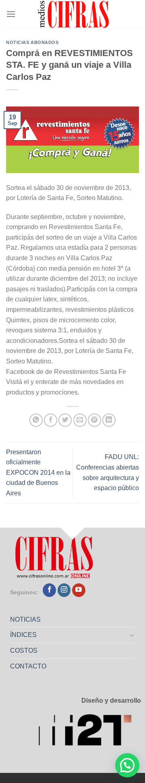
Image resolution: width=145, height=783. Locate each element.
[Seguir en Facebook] (49, 590)
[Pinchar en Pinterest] (94, 420)
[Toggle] (132, 635)
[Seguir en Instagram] (64, 590)
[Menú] (11, 14)
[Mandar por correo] (80, 420)
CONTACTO (28, 666)
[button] (127, 765)
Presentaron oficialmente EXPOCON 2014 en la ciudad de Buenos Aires (38, 473)
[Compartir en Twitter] (65, 420)
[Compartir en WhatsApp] (36, 420)
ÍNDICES (23, 634)
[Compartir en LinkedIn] (109, 420)
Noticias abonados (32, 42)
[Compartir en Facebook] (50, 420)
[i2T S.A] (89, 732)
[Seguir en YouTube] (78, 590)
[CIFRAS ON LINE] (74, 14)
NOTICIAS (25, 619)
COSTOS (23, 650)
